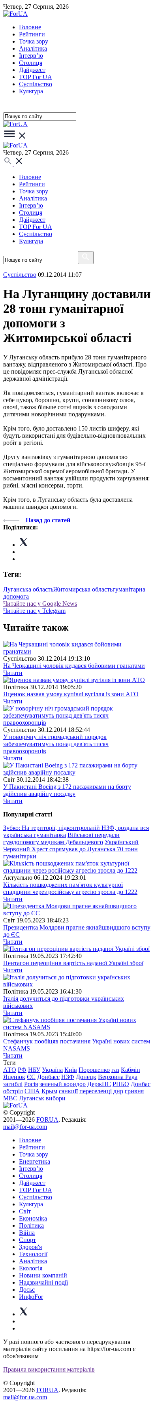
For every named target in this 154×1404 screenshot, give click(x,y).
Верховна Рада (117, 1076)
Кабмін (130, 1069)
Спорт (27, 1239)
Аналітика (33, 48)
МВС (10, 1098)
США (32, 1091)
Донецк (86, 1076)
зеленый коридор (62, 1084)
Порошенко (94, 1069)
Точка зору (33, 41)
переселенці (95, 1091)
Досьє (27, 1289)
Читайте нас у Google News (40, 603)
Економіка (33, 1218)
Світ (25, 1211)
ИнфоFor (31, 1296)
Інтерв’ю (31, 55)
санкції (68, 1091)
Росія (31, 1084)
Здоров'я (30, 1246)
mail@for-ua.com (25, 1126)
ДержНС (99, 1084)
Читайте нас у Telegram (34, 610)
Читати (13, 672)
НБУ (34, 1069)
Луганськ (31, 1098)
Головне (30, 27)
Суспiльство (35, 84)
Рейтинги (32, 34)
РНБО (121, 1084)
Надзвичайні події (43, 1282)
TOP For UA (35, 77)
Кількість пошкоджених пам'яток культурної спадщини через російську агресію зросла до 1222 (70, 888)
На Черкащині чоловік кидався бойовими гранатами (74, 665)
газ (115, 1069)
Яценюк (14, 1076)
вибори (56, 1098)
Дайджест (32, 69)
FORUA (47, 1119)
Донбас (140, 1084)
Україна (52, 1069)
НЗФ (67, 1076)
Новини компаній (43, 1275)
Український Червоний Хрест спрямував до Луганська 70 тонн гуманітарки (71, 849)
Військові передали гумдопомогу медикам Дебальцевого (61, 838)
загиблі (13, 1084)
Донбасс (48, 1076)
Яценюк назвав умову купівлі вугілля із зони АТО (71, 694)
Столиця (30, 62)
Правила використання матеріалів (49, 1369)
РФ (22, 1069)
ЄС (31, 1076)
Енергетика (34, 1161)
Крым (49, 1091)
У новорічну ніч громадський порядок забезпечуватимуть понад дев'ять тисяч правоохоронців (56, 743)
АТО (9, 1069)
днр (118, 1091)
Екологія (30, 1268)
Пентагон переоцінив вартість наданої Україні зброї (73, 963)
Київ (70, 1069)
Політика (31, 1225)
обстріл (13, 1091)
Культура (31, 91)
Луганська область (28, 589)
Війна (27, 1232)
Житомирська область (83, 589)
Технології (33, 1254)
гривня (134, 1091)
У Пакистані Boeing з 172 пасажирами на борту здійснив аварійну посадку (67, 790)
